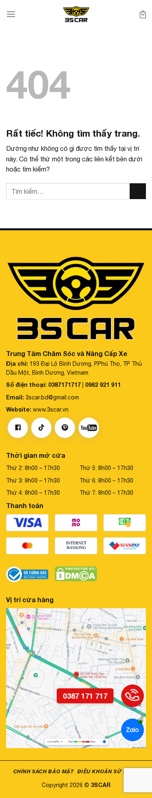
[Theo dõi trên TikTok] (41, 427)
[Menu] (11, 14)
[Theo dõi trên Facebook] (18, 427)
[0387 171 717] (132, 695)
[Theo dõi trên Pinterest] (65, 427)
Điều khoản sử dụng (108, 771)
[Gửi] (138, 191)
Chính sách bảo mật (43, 771)
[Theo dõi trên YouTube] (89, 427)
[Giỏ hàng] (143, 14)
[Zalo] (132, 730)
